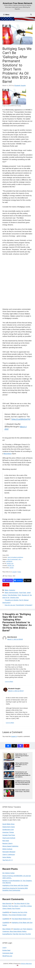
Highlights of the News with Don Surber (15, 885)
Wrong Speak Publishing (10, 846)
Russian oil (25, 595)
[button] (31, 14)
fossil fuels (22, 592)
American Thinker (8, 832)
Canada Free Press (8, 835)
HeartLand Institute (8, 838)
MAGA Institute (7, 849)
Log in (4, 947)
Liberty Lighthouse (8, 854)
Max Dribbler (6, 929)
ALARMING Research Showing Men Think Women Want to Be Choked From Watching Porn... (22, 782)
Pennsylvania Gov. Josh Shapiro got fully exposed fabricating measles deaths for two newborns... (22, 773)
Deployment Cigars (8, 827)
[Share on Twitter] (14, 746)
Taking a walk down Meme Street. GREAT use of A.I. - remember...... (21, 764)
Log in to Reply (9, 681)
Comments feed (7, 953)
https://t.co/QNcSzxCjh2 (20, 419)
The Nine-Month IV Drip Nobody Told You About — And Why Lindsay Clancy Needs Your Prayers (17, 906)
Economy (12, 590)
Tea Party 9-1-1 (7, 860)
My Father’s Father (8, 873)
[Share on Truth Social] (20, 746)
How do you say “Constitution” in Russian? (18, 605)
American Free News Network (17, 3)
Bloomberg (7, 453)
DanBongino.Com (8, 829)
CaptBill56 (5, 912)
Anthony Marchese (26, 963)
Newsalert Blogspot (8, 852)
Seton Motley (6, 857)
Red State (5, 840)
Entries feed (6, 950)
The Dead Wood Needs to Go (21, 919)
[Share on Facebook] (8, 746)
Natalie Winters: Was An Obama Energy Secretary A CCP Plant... (21, 755)
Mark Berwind (6, 903)
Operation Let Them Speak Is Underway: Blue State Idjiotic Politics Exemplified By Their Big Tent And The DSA (17, 931)
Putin (19, 595)
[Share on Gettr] (26, 746)
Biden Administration (11, 592)
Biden (6, 590)
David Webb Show (8, 824)
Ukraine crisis (14, 597)
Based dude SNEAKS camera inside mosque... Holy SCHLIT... (22, 790)
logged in (14, 736)
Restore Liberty (7, 843)
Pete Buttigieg (12, 595)
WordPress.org (7, 956)
